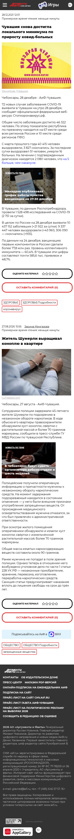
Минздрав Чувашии (15, 91)
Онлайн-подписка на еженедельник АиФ (35, 687)
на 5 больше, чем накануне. (35, 161)
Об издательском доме (39, 677)
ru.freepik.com (11, 397)
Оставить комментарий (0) (37, 287)
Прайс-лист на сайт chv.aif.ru (26, 697)
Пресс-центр (12, 682)
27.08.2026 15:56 (12, 326)
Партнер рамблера (33, 821)
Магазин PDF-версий (40, 682)
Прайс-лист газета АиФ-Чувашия (28, 702)
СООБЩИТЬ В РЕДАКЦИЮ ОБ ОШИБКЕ (30, 716)
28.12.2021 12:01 (11, 14)
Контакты (10, 677)
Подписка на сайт (17, 692)
